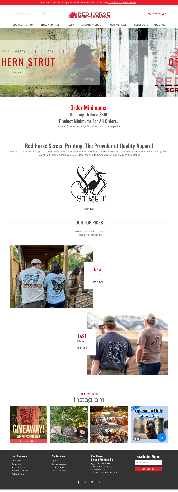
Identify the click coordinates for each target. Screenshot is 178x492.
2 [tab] (91, 95)
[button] (157, 14)
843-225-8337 (98, 469)
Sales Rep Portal (59, 470)
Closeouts (141, 25)
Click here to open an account (122, 2)
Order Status (57, 467)
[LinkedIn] (92, 482)
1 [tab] (87, 95)
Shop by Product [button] (92, 25)
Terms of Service (20, 470)
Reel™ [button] (70, 25)
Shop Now (89, 208)
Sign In (54, 460)
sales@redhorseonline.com (104, 472)
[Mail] (99, 482)
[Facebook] (78, 482)
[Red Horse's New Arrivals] (51, 276)
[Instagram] (85, 482)
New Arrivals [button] (118, 25)
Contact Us (17, 464)
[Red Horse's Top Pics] (127, 343)
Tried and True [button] (50, 25)
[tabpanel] (89, 62)
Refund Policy (18, 474)
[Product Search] (43, 13)
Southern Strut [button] (23, 25)
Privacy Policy (18, 467)
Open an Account (59, 464)
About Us (159, 25)
